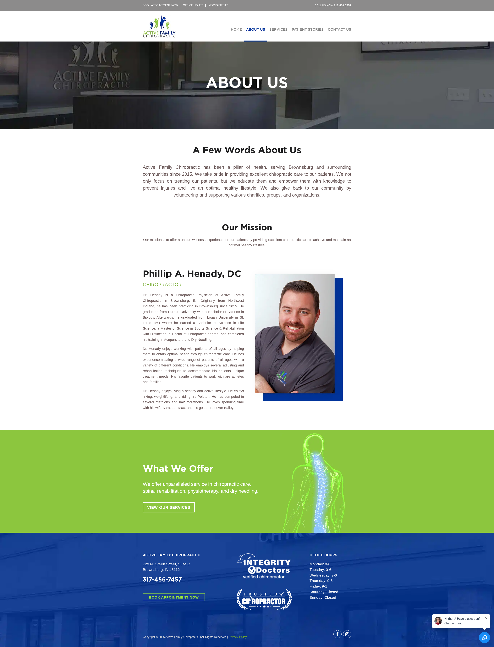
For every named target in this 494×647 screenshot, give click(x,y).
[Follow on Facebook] (337, 634)
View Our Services (168, 507)
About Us (255, 29)
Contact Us (339, 29)
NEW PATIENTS (218, 5)
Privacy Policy (238, 637)
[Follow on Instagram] (347, 634)
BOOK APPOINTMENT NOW (160, 5)
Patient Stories (308, 29)
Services (278, 29)
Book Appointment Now (174, 597)
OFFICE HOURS (193, 5)
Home (236, 29)
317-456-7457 (342, 5)
